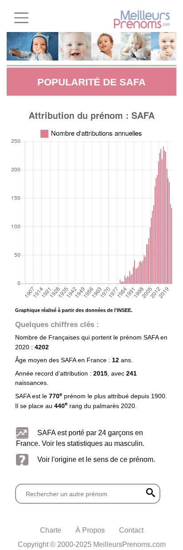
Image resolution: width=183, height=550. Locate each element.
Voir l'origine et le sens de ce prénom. (96, 459)
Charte (50, 530)
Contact (131, 530)
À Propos (90, 530)
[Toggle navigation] (21, 17)
